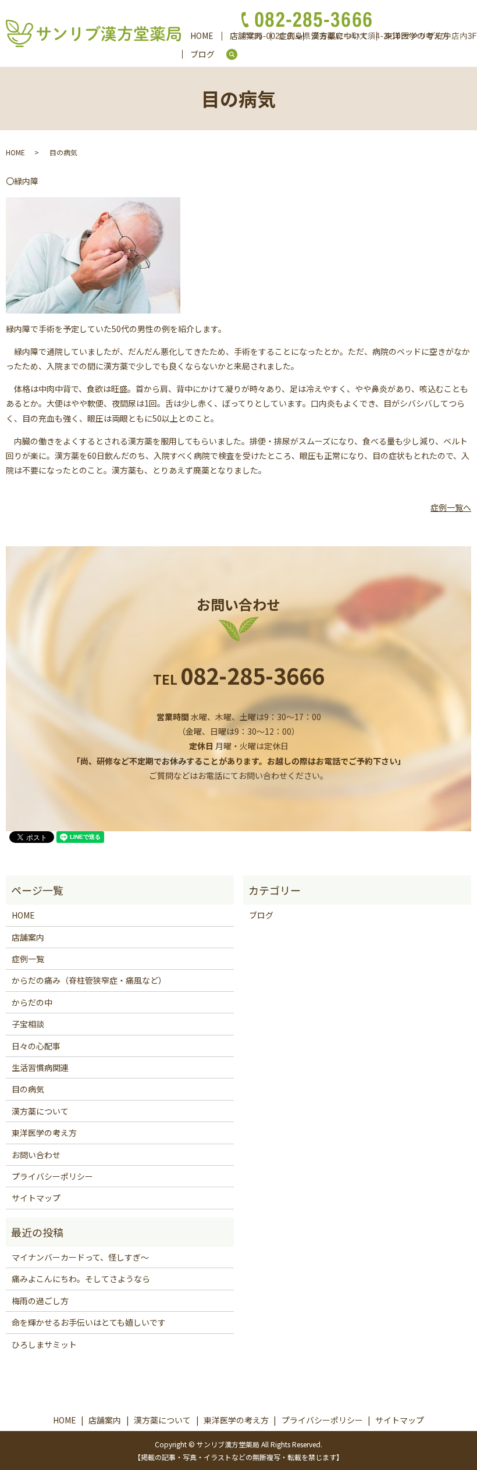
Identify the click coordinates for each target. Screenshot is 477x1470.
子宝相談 (28, 1024)
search (236, 54)
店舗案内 (28, 937)
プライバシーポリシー (52, 1176)
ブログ (202, 54)
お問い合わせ (36, 1155)
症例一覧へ (450, 507)
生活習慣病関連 (40, 1067)
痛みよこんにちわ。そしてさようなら (81, 1278)
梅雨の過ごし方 (40, 1301)
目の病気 (28, 1089)
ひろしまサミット (44, 1344)
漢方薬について (40, 1111)
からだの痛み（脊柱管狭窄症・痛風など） (89, 980)
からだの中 (32, 1002)
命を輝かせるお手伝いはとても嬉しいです (89, 1322)
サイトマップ (36, 1198)
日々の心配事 (36, 1046)
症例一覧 (28, 958)
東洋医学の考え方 (44, 1132)
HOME (201, 35)
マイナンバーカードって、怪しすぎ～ (80, 1257)
